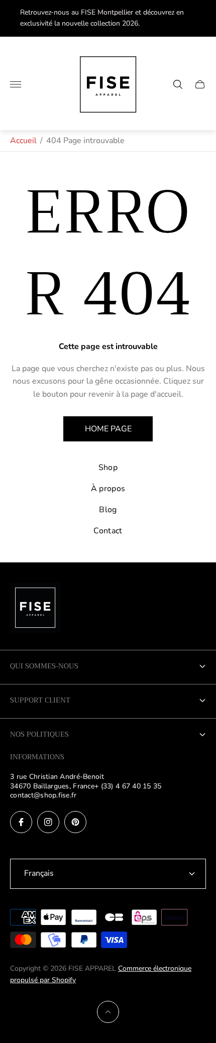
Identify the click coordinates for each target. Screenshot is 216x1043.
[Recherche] (178, 84)
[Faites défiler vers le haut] (108, 1012)
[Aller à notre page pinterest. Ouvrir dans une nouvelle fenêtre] (75, 822)
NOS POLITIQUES (39, 734)
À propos (108, 488)
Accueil (23, 140)
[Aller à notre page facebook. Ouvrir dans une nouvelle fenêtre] (21, 822)
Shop (108, 467)
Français (39, 873)
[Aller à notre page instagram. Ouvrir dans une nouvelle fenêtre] (48, 822)
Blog (108, 509)
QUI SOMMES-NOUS (44, 666)
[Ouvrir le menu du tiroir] (16, 84)
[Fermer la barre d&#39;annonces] (200, 18)
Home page (108, 428)
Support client (40, 700)
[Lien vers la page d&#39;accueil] (35, 609)
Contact (107, 530)
